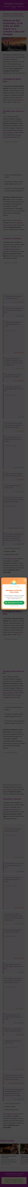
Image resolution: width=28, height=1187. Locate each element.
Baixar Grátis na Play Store (15, 602)
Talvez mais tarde (14, 606)
